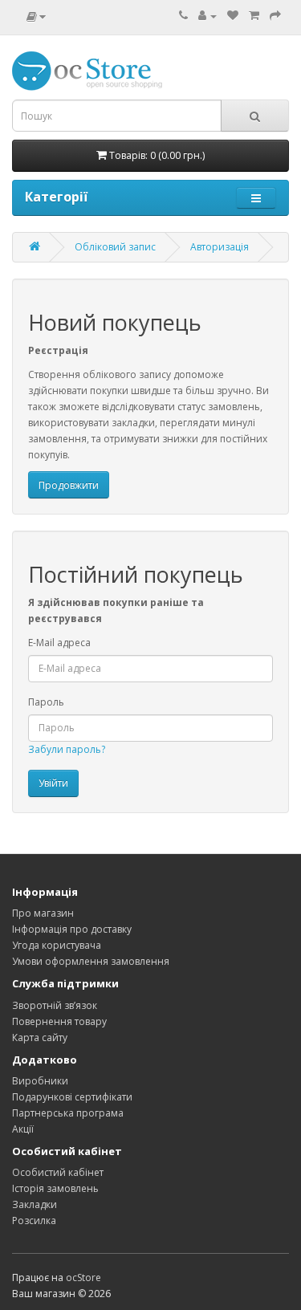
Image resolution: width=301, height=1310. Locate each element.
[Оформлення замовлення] (275, 15)
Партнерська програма (68, 1113)
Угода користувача (56, 945)
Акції (23, 1129)
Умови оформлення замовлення (90, 961)
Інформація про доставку (72, 929)
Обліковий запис (115, 247)
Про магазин (43, 913)
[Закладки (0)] (232, 15)
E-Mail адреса (59, 642)
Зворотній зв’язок (54, 1005)
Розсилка (34, 1220)
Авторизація (219, 247)
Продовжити (69, 485)
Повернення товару (59, 1021)
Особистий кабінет (58, 1172)
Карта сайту (39, 1037)
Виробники (40, 1081)
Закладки (34, 1204)
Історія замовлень (55, 1188)
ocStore (83, 1277)
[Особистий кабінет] (207, 15)
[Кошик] (254, 15)
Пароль (46, 702)
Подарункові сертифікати (72, 1097)
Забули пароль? (66, 749)
